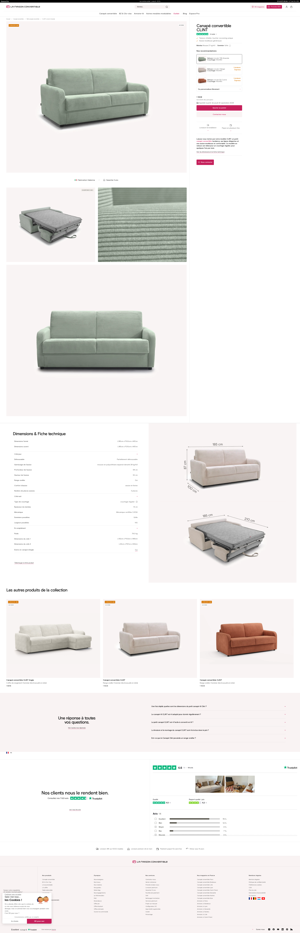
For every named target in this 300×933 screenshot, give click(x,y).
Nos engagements (100, 893)
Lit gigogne (45, 893)
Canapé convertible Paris (205, 879)
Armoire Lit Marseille (203, 909)
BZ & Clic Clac (46, 882)
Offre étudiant (98, 906)
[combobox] (152, 7)
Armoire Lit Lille (202, 914)
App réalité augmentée (153, 909)
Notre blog (97, 890)
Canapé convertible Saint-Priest (207, 890)
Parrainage (149, 914)
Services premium (151, 901)
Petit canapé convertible (33, 19)
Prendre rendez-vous (152, 885)
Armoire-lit (139, 13)
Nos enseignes (98, 879)
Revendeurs (98, 901)
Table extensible (47, 890)
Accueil (8, 19)
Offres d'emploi (99, 909)
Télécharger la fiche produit (24, 563)
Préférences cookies (255, 885)
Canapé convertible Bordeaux (206, 882)
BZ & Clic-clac (125, 13)
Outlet (148, 912)
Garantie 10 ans (151, 890)
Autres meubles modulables (158, 13)
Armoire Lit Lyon (202, 906)
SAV (147, 895)
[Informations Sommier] (230, 46)
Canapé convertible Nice (205, 898)
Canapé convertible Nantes (206, 895)
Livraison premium (152, 887)
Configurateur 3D (151, 906)
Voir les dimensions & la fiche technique (210, 152)
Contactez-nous (219, 114)
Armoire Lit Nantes (203, 912)
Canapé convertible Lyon (205, 887)
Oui (136, 550)
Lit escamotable (47, 885)
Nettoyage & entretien (153, 898)
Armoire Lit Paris (202, 901)
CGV (250, 887)
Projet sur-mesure (151, 903)
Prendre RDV (276, 7)
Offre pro (96, 903)
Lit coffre (45, 887)
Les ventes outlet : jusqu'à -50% (150, 1)
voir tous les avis (75, 810)
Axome (54, 929)
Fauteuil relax (46, 895)
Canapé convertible (108, 13)
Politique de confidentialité (257, 882)
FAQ (95, 898)
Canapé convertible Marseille (206, 893)
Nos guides (97, 887)
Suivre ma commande (101, 912)
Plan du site (252, 890)
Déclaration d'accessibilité (257, 893)
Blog (185, 13)
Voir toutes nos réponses (77, 728)
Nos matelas (98, 885)
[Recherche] (166, 6)
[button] (108, 13)
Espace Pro (5, 1)
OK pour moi (39, 921)
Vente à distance (151, 882)
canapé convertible (204, 141)
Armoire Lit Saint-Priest (204, 917)
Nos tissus (97, 882)
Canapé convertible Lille (205, 885)
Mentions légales (254, 879)
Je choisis (14, 921)
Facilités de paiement (152, 893)
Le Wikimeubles (99, 895)
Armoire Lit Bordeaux (203, 903)
